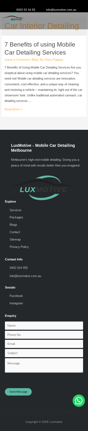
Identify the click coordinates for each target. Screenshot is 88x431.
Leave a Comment (17, 59)
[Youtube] (50, 4)
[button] (79, 18)
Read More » (13, 109)
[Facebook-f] (38, 4)
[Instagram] (44, 4)
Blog (35, 59)
